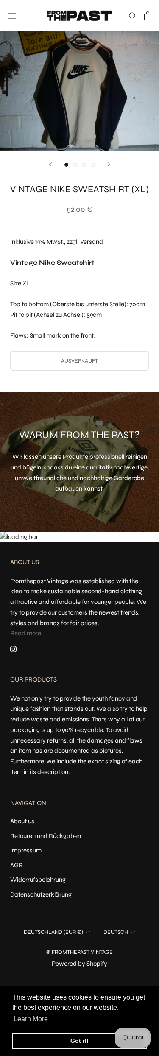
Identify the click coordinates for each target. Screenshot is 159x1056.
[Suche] (133, 15)
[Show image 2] (75, 165)
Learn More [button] (31, 1018)
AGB (16, 865)
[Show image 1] (66, 165)
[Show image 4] (93, 165)
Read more (25, 633)
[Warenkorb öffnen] (147, 15)
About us (22, 821)
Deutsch (115, 932)
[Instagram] (13, 648)
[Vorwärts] (109, 164)
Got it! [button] (79, 1040)
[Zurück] (50, 164)
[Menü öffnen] (12, 15)
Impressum (26, 850)
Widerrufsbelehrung (38, 879)
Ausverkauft (79, 361)
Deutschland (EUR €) (53, 932)
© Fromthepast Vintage (79, 952)
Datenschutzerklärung (41, 894)
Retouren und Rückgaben (45, 836)
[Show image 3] (84, 165)
